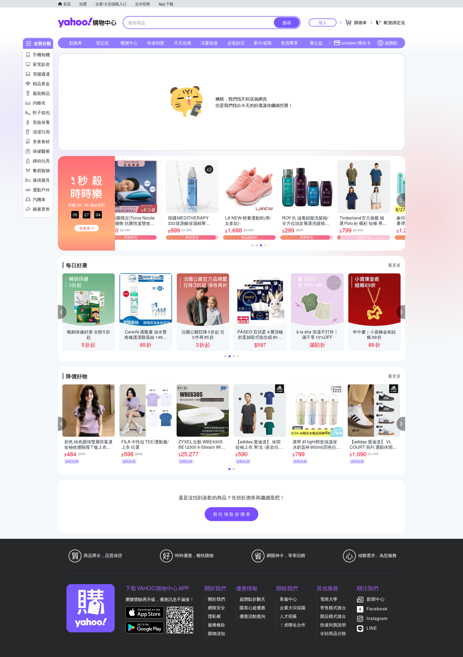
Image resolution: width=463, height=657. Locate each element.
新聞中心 (376, 599)
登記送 (102, 43)
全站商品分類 (333, 633)
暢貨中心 (129, 43)
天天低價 (182, 43)
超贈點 (391, 43)
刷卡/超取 (263, 43)
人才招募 (288, 616)
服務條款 (216, 625)
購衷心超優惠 (252, 607)
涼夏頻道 (209, 43)
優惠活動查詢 (252, 616)
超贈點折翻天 (252, 599)
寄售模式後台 (333, 607)
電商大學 (328, 599)
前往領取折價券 (232, 514)
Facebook (377, 609)
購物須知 (216, 633)
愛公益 (316, 43)
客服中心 (288, 599)
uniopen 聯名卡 (356, 43)
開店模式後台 (333, 616)
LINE (372, 628)
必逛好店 (236, 43)
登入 (323, 22)
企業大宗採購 (292, 607)
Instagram (377, 618)
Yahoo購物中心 (87, 22)
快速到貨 (155, 43)
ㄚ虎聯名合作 (292, 625)
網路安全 (216, 607)
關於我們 (216, 599)
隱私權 (214, 616)
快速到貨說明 (333, 625)
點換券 (75, 43)
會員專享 (289, 43)
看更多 (394, 265)
